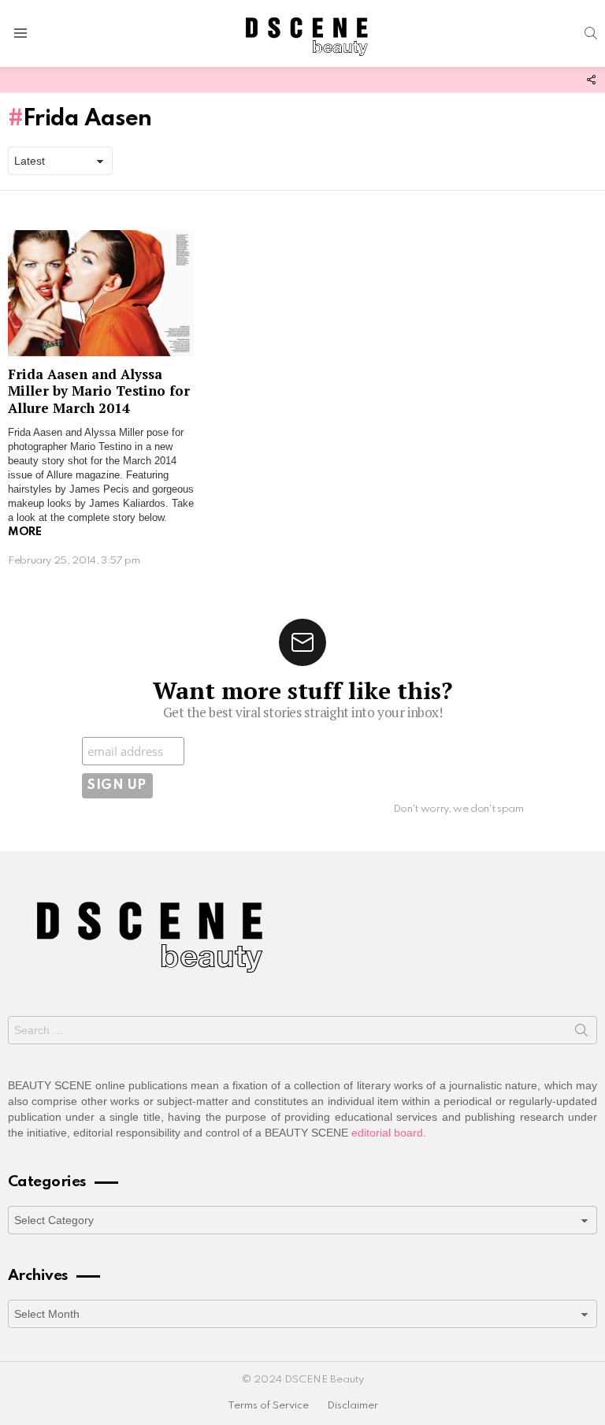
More (24, 532)
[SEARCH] (591, 33)
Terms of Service (268, 1406)
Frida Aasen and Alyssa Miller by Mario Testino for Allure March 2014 (99, 391)
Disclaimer (352, 1406)
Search (581, 1033)
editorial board (387, 1132)
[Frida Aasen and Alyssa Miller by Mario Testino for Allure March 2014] (101, 293)
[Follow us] (591, 79)
